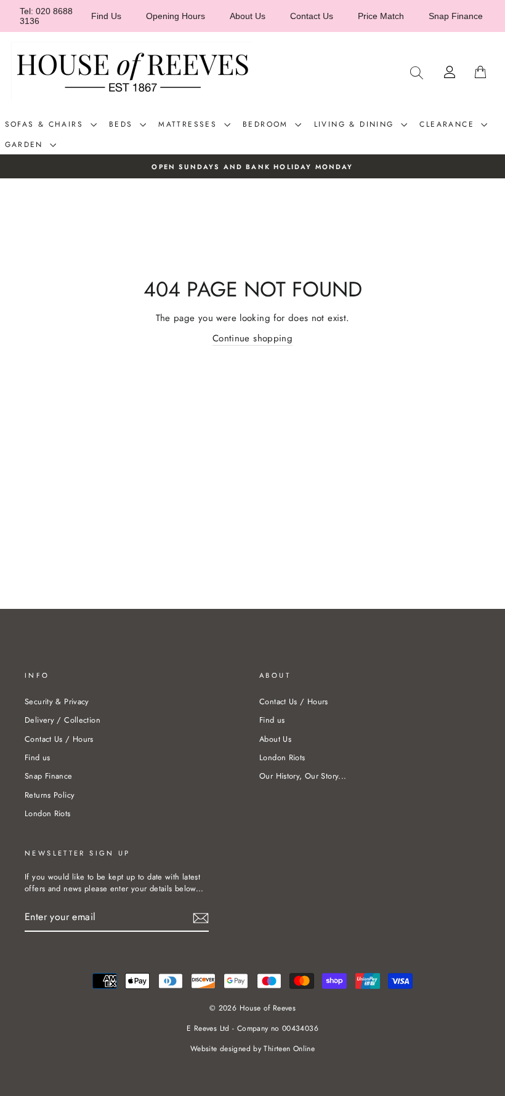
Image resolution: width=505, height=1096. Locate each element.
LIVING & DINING (356, 124)
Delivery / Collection (62, 720)
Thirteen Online (289, 1048)
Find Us (106, 16)
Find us (37, 757)
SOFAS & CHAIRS (46, 124)
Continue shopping (252, 338)
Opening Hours (175, 16)
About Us (247, 16)
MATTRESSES (189, 124)
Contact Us (311, 16)
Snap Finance (456, 16)
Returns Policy (50, 795)
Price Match (381, 16)
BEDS (123, 124)
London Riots (48, 813)
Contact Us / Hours (59, 739)
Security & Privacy (57, 701)
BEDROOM (267, 124)
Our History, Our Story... (302, 776)
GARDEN (26, 144)
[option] (252, 166)
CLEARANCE (448, 124)
